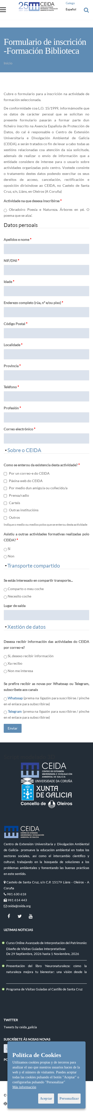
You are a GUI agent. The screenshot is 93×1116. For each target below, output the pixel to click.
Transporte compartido (33, 565)
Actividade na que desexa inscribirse (33, 201)
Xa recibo (15, 663)
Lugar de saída (15, 605)
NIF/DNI (11, 260)
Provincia (12, 366)
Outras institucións (23, 510)
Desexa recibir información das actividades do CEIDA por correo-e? (46, 644)
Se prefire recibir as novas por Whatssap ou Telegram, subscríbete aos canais (46, 686)
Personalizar (69, 1098)
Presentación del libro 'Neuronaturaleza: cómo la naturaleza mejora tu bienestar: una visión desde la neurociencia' (46, 972)
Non (11, 556)
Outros (14, 517)
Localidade (13, 345)
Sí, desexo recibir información (31, 656)
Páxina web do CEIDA (26, 481)
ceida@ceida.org (19, 906)
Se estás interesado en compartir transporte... (38, 580)
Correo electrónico (19, 429)
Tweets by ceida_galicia (20, 1027)
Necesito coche (19, 596)
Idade (9, 281)
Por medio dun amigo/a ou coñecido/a (38, 488)
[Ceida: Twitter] (20, 916)
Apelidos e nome (17, 239)
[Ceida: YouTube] (30, 916)
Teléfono (11, 387)
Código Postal (16, 324)
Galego (70, 3)
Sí (9, 548)
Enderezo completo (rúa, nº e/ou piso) (33, 302)
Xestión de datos (26, 627)
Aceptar (46, 1098)
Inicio (8, 63)
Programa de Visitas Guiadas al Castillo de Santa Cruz (44, 989)
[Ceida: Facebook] (9, 916)
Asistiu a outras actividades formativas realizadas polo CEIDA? (46, 537)
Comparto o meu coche (26, 589)
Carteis (14, 503)
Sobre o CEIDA (24, 450)
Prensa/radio (19, 495)
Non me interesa (20, 671)
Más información (24, 1087)
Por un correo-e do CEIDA (29, 473)
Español (71, 9)
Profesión (12, 408)
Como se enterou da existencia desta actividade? (42, 465)
